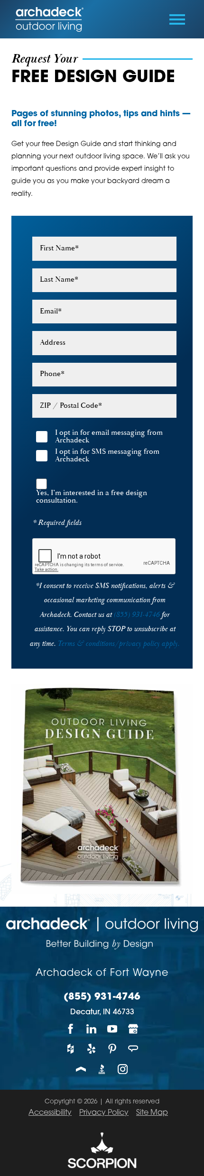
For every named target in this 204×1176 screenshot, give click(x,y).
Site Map (152, 1113)
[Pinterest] (112, 1049)
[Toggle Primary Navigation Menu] (177, 19)
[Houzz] (70, 1049)
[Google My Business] (133, 1029)
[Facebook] (70, 1029)
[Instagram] (122, 1069)
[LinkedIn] (91, 1029)
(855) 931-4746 (136, 615)
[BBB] (102, 1069)
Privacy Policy (104, 1113)
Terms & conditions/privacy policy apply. (118, 644)
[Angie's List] (133, 1049)
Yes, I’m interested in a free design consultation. (91, 497)
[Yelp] (91, 1049)
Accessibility (50, 1113)
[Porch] (81, 1069)
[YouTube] (112, 1029)
